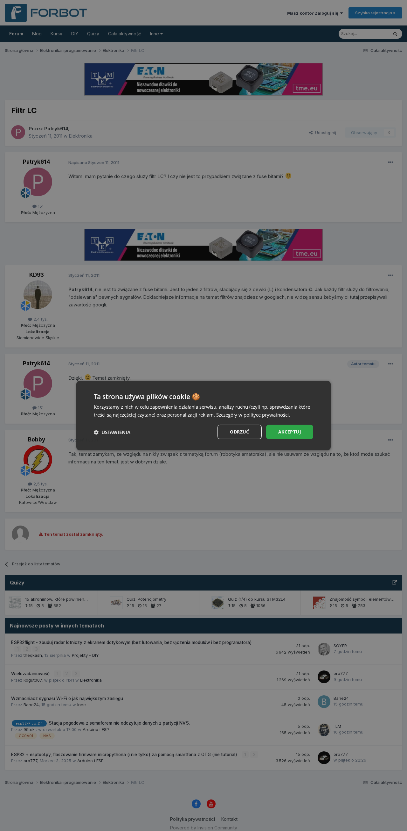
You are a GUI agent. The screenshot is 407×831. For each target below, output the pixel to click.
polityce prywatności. (267, 414)
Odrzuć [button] (239, 432)
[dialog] (203, 415)
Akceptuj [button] (289, 432)
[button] (112, 431)
